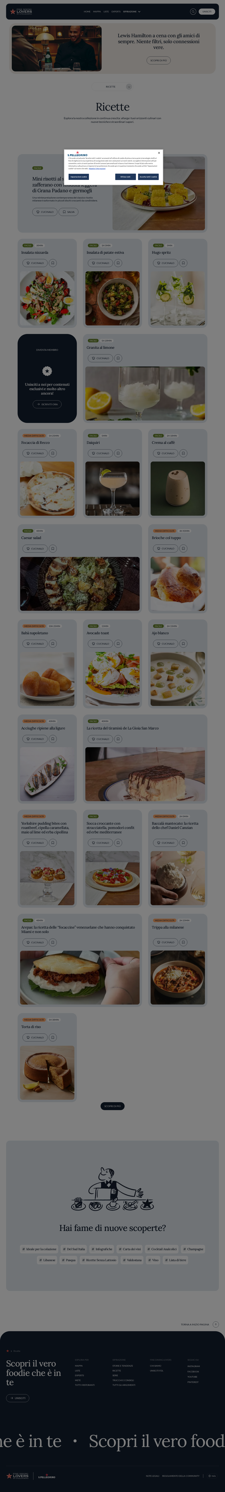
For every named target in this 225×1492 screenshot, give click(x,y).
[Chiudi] (159, 153)
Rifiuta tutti (125, 177)
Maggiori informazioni (97, 169)
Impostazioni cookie (79, 177)
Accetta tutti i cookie (148, 177)
